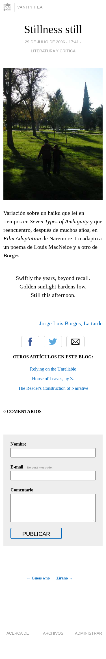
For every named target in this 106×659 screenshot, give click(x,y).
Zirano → (64, 578)
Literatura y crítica (53, 51)
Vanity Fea (30, 7)
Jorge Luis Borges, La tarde (71, 323)
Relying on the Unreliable (53, 369)
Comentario (21, 489)
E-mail (31, 467)
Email (75, 341)
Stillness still (53, 29)
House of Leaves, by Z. (53, 378)
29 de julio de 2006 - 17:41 (52, 42)
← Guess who (38, 578)
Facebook (30, 341)
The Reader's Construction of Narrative (53, 388)
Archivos (53, 633)
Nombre (18, 444)
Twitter (53, 341)
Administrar (88, 633)
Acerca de (18, 633)
